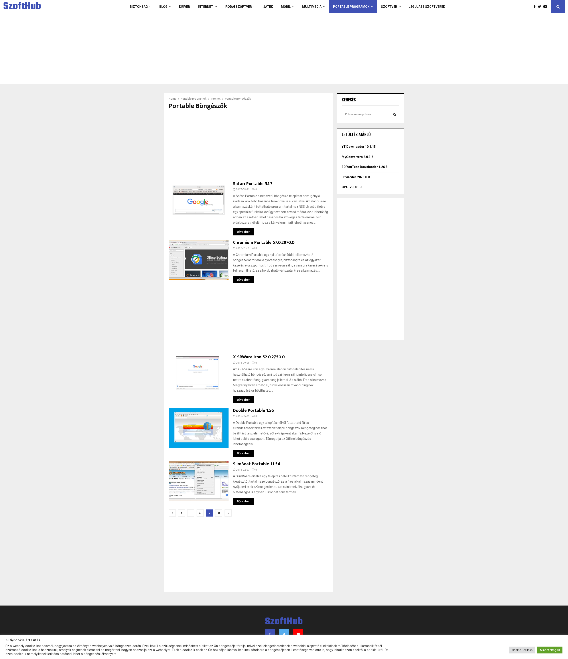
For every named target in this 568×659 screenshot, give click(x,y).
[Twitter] (540, 6)
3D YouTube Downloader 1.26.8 (364, 167)
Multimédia (311, 6)
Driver (184, 6)
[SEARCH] (394, 114)
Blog (163, 6)
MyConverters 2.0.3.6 (357, 157)
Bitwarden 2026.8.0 (356, 177)
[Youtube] (546, 6)
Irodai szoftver (238, 6)
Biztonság (139, 6)
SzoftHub (22, 6)
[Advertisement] (266, 49)
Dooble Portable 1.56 (253, 410)
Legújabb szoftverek (427, 6)
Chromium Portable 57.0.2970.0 (263, 242)
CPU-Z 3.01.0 (351, 187)
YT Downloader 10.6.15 (359, 146)
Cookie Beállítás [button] (522, 650)
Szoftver (389, 6)
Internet (205, 6)
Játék (268, 6)
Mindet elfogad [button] (550, 650)
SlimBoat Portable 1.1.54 (256, 464)
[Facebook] (536, 6)
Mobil (286, 6)
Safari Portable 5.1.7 (252, 183)
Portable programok (351, 6)
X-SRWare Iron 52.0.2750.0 (259, 357)
